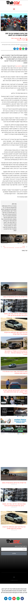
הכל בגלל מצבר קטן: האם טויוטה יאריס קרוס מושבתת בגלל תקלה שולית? (15, 333)
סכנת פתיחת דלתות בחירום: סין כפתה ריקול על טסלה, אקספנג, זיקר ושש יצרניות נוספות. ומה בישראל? (15, 391)
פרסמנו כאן (19, 66)
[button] (14, 9)
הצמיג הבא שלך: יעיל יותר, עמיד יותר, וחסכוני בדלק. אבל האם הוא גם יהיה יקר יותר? (15, 314)
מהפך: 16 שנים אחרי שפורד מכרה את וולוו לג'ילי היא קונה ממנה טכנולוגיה (15, 372)
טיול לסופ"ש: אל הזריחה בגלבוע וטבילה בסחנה (15, 297)
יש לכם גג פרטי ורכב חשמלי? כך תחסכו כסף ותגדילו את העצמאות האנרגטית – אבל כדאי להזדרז (16, 352)
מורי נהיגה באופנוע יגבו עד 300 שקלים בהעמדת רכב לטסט (16, 34)
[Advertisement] (14, 267)
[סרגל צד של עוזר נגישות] (2, 58)
